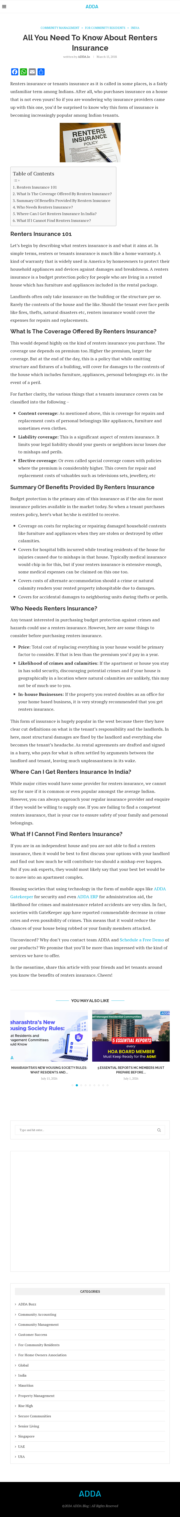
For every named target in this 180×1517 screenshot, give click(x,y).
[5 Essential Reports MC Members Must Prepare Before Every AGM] (62, 1035)
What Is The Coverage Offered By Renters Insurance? (64, 193)
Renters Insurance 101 (37, 187)
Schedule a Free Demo (142, 940)
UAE (21, 1446)
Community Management (38, 1324)
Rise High (25, 1405)
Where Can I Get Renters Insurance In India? (57, 213)
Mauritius (25, 1385)
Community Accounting (37, 1314)
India (22, 1375)
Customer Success (32, 1334)
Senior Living (28, 1426)
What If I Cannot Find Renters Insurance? (54, 220)
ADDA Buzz (27, 1304)
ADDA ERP (87, 897)
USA (21, 1456)
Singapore (26, 1436)
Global (23, 1365)
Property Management (36, 1395)
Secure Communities (34, 1416)
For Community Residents (38, 1344)
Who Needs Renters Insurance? (45, 207)
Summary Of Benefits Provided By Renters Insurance (63, 200)
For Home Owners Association (42, 1355)
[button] (16, 1048)
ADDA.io (84, 57)
